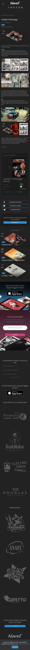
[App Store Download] (15, 295)
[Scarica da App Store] (15, 393)
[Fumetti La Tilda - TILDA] (15, 278)
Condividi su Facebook (15, 202)
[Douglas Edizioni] (15, 503)
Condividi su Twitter (15, 206)
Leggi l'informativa (23, 644)
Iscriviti (15, 335)
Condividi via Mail (15, 209)
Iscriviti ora (15, 222)
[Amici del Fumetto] (15, 559)
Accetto (15, 647)
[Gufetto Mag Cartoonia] (15, 610)
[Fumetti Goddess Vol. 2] (15, 246)
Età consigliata (5, 184)
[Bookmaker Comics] (15, 452)
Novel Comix (3, 15)
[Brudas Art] (15, 427)
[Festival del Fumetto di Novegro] (15, 585)
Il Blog (7, 15)
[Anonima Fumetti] (15, 534)
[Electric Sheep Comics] (15, 478)
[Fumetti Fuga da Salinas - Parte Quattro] (15, 262)
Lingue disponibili (6, 186)
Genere (4, 188)
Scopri (8, 192)
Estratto (19, 192)
